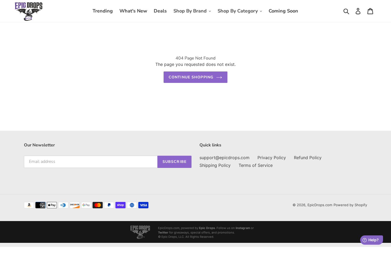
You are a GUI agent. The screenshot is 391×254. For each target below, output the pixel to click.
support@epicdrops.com (224, 157)
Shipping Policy (215, 165)
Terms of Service (256, 165)
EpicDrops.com (319, 205)
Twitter (163, 232)
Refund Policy (308, 157)
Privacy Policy (271, 157)
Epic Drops (207, 228)
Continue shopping (191, 77)
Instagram (243, 228)
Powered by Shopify (350, 205)
